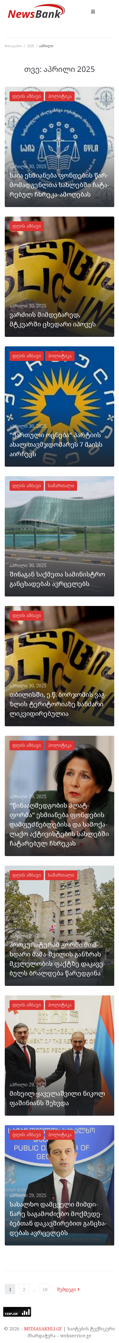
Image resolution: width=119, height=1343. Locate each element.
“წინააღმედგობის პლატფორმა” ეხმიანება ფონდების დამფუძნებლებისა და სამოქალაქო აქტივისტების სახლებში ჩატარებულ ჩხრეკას (59, 824)
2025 (30, 45)
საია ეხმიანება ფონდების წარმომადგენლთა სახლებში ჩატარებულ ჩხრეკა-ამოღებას (59, 185)
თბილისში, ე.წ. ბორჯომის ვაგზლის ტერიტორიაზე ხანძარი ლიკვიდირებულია (58, 704)
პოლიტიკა (60, 96)
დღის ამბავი (26, 96)
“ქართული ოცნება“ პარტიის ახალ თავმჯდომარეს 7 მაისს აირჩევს (56, 444)
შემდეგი (67, 1289)
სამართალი (61, 485)
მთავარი (13, 45)
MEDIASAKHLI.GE (43, 1329)
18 (45, 1289)
